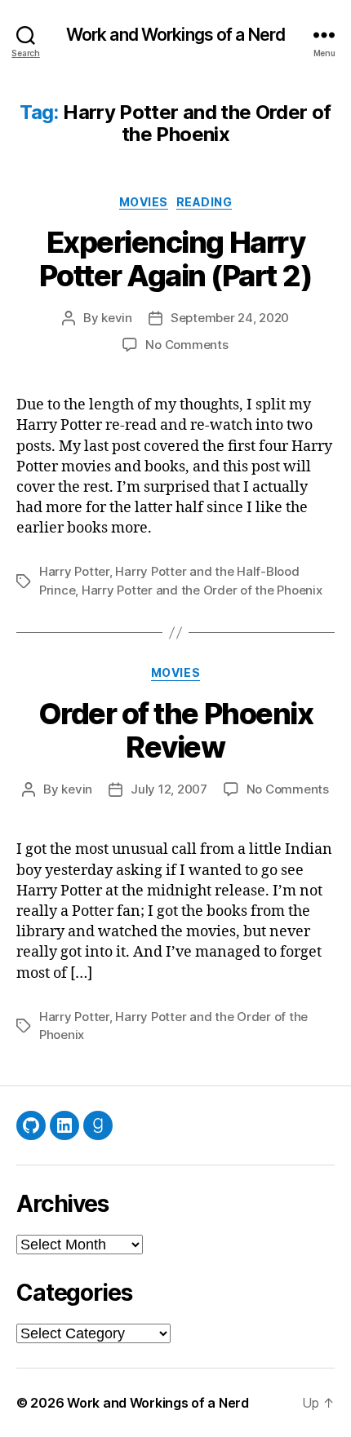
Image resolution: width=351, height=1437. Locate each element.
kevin (116, 317)
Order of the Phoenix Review (175, 730)
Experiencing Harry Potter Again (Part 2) (176, 259)
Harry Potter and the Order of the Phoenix (202, 590)
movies (143, 202)
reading (204, 202)
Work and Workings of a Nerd (175, 34)
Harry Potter (74, 571)
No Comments (186, 344)
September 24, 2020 (230, 317)
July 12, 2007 (169, 789)
